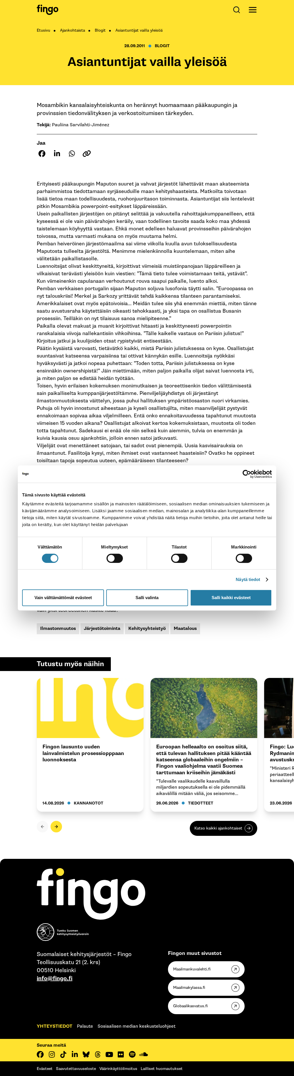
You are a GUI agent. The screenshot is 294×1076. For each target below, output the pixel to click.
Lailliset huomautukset (162, 1068)
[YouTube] (109, 1054)
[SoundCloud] (143, 1054)
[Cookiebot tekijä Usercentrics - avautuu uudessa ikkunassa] (247, 474)
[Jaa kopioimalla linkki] (87, 153)
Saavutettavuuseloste (76, 1068)
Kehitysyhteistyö (147, 629)
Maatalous (185, 629)
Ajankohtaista (72, 30)
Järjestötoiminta (102, 629)
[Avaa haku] (237, 9)
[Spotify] (132, 1054)
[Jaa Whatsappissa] (72, 153)
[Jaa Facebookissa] (42, 153)
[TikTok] (63, 1054)
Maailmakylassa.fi (189, 987)
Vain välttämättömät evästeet (63, 597)
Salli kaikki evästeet (231, 597)
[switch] (115, 558)
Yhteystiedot (54, 1026)
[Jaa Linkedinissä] (57, 153)
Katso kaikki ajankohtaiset (218, 828)
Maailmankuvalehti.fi (191, 969)
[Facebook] (40, 1054)
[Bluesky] (86, 1054)
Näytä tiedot (248, 579)
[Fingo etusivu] (47, 10)
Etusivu (43, 30)
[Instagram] (51, 1054)
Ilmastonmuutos (58, 629)
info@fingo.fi (54, 978)
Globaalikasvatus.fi (190, 1006)
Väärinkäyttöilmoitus (118, 1068)
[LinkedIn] (74, 1054)
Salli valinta (147, 597)
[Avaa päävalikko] (252, 9)
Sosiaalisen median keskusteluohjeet (136, 1026)
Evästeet (45, 1068)
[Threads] (97, 1054)
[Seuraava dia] (56, 826)
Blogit (100, 30)
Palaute (85, 1026)
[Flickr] (120, 1054)
